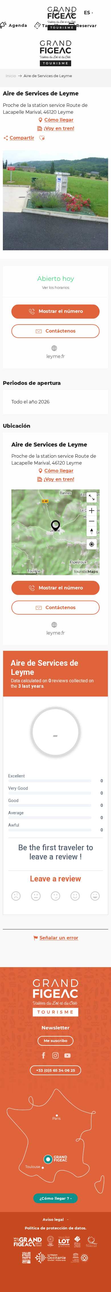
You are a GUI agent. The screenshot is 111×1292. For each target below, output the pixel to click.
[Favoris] (56, 13)
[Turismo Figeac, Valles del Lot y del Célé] (62, 22)
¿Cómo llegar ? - (56, 1198)
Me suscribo (55, 1040)
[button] (71, 12)
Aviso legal (53, 1219)
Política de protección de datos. (55, 1228)
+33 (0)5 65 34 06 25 (55, 1070)
